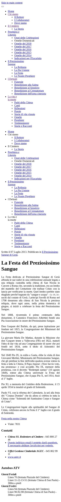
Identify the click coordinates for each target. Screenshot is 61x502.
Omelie (18, 117)
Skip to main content (11, 2)
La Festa (18, 73)
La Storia (19, 28)
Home (11, 11)
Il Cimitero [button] (13, 146)
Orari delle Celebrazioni (26, 37)
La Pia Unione (21, 70)
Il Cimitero (13, 26)
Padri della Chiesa (23, 102)
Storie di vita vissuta (24, 114)
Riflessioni (19, 108)
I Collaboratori (21, 20)
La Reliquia (20, 67)
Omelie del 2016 (22, 49)
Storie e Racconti (23, 126)
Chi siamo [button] (13, 134)
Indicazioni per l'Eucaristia (27, 58)
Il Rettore (19, 17)
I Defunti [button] (12, 199)
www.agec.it (14, 457)
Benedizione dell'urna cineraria (30, 93)
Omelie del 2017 (22, 46)
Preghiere (19, 120)
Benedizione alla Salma (26, 84)
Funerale (18, 81)
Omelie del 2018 (22, 43)
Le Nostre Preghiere (24, 76)
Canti (17, 105)
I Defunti (12, 79)
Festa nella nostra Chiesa (14, 418)
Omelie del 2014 (22, 55)
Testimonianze (21, 123)
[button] (34, 218)
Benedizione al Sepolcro (26, 87)
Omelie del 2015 (22, 52)
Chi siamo (13, 14)
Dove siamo (20, 23)
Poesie (17, 111)
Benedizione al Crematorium (29, 90)
